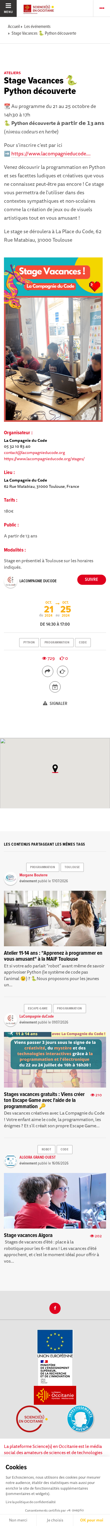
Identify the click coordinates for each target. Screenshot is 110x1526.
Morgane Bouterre (33, 875)
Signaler (58, 704)
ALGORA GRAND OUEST (37, 1157)
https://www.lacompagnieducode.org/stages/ (44, 458)
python (29, 643)
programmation (57, 643)
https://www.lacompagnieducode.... (51, 153)
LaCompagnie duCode (38, 581)
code (83, 643)
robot (46, 1150)
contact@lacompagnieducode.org (34, 452)
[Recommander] (62, 671)
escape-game (37, 1009)
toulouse (72, 867)
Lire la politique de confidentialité (31, 1502)
